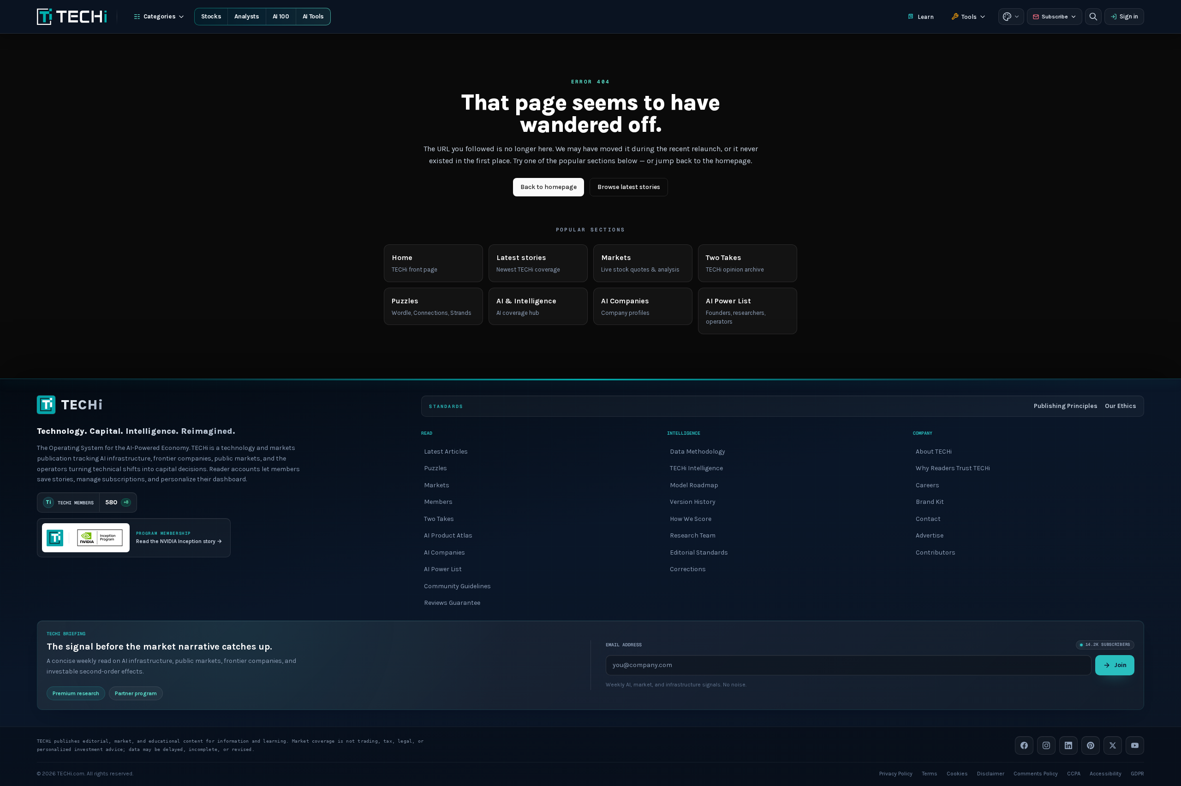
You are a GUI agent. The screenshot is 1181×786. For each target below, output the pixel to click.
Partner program (136, 693)
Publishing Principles (1065, 406)
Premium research (76, 693)
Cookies (957, 773)
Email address (624, 645)
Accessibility (1105, 773)
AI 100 (281, 16)
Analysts (246, 16)
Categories (159, 16)
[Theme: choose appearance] (1011, 16)
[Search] (1093, 16)
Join (1120, 664)
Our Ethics (1120, 406)
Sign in (1129, 16)
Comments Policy (1036, 773)
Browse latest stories (628, 187)
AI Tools (313, 16)
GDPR (1137, 773)
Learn (926, 16)
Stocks (211, 16)
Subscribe (1055, 16)
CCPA (1073, 773)
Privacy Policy (896, 773)
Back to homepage (548, 187)
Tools (969, 16)
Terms (929, 773)
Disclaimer (990, 773)
